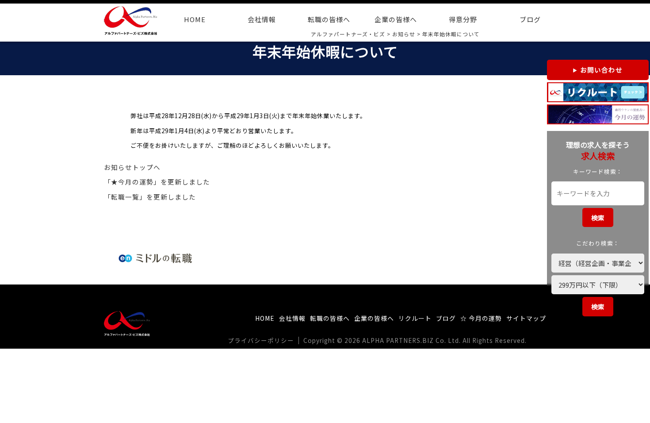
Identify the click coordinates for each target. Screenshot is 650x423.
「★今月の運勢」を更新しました (157, 181)
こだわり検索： (597, 243)
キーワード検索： (598, 171)
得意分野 (463, 19)
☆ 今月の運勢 (481, 318)
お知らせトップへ (132, 167)
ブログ (530, 19)
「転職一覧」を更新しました (150, 196)
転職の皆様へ (329, 19)
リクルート (415, 318)
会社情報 (262, 19)
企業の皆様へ (396, 19)
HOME (195, 19)
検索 (597, 217)
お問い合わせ (601, 69)
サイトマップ (526, 318)
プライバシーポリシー (261, 340)
